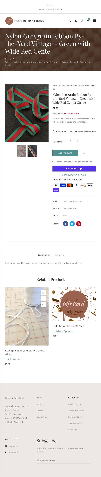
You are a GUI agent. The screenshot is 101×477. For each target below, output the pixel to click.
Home (8, 59)
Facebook (13, 452)
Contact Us (42, 417)
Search (40, 411)
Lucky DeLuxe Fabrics (15, 398)
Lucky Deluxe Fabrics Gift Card (68, 326)
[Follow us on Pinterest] (78, 223)
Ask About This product (84, 131)
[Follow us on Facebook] (65, 223)
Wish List (72, 429)
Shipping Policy (75, 423)
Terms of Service (76, 411)
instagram (13, 446)
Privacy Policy (74, 404)
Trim (7, 62)
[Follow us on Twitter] (72, 223)
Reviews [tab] (59, 254)
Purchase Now (45, 9)
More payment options (74, 175)
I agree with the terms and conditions (74, 162)
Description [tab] (43, 254)
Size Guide (60, 131)
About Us (41, 404)
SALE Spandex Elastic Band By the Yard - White (25, 352)
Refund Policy (74, 417)
